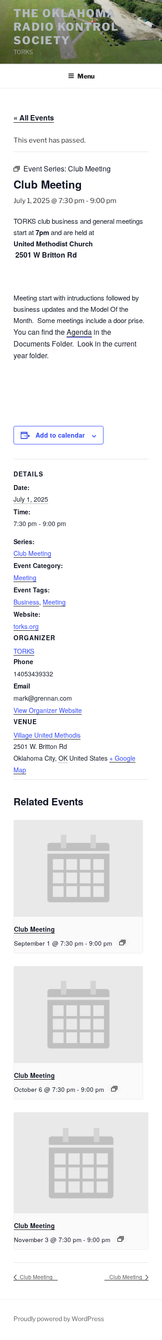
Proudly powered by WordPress (59, 1318)
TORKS (24, 651)
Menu (85, 76)
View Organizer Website (48, 710)
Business (26, 601)
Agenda (79, 332)
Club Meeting (32, 553)
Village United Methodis (47, 734)
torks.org (26, 626)
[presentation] (78, 868)
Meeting (25, 577)
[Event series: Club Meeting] (122, 942)
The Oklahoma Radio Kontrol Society (66, 27)
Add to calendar (60, 434)
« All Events (34, 117)
